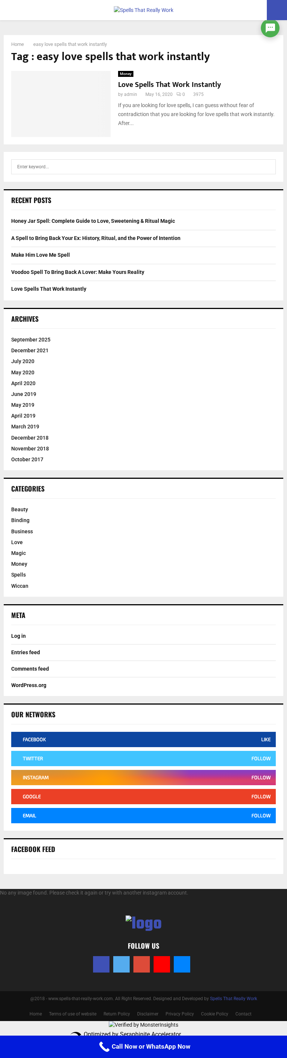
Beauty (19, 509)
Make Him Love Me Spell (40, 255)
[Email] (182, 964)
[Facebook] (101, 964)
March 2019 (25, 427)
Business (22, 531)
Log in (18, 636)
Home (36, 1014)
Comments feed (30, 669)
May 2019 (22, 405)
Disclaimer (147, 1014)
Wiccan (19, 586)
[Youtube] (162, 964)
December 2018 (30, 438)
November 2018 (30, 449)
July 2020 (22, 361)
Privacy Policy (180, 1014)
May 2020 (22, 372)
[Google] (141, 964)
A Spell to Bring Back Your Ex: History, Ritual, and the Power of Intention (95, 238)
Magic (18, 553)
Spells (18, 575)
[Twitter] (121, 964)
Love (17, 542)
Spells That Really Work (233, 998)
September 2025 (30, 340)
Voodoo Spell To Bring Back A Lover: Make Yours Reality (77, 272)
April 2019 (23, 416)
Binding (20, 520)
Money (126, 74)
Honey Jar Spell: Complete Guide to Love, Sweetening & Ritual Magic (93, 221)
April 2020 (23, 383)
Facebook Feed (33, 849)
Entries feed (25, 652)
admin (130, 94)
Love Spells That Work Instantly (169, 84)
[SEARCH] (268, 166)
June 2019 (23, 394)
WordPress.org (28, 685)
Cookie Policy (214, 1014)
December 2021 (30, 350)
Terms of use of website (72, 1014)
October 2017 (27, 459)
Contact (243, 1014)
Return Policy (117, 1014)
